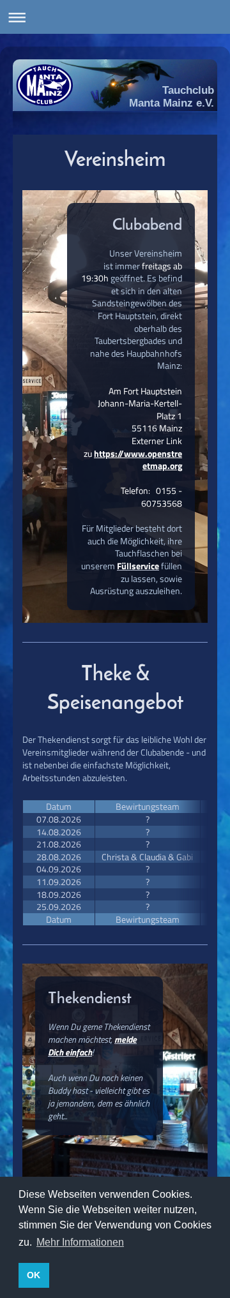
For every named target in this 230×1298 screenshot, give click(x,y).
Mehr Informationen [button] (80, 1242)
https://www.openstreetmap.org (138, 460)
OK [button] (33, 1275)
